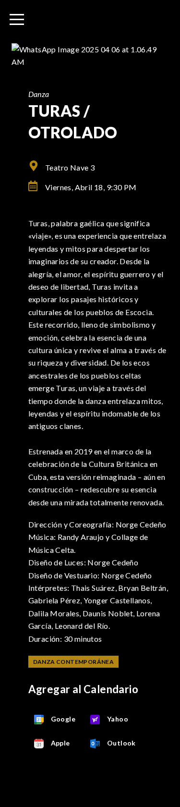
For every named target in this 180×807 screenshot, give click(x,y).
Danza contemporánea (73, 661)
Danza (38, 93)
